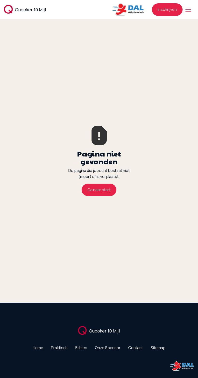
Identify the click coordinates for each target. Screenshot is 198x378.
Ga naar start (99, 189)
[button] (188, 9)
